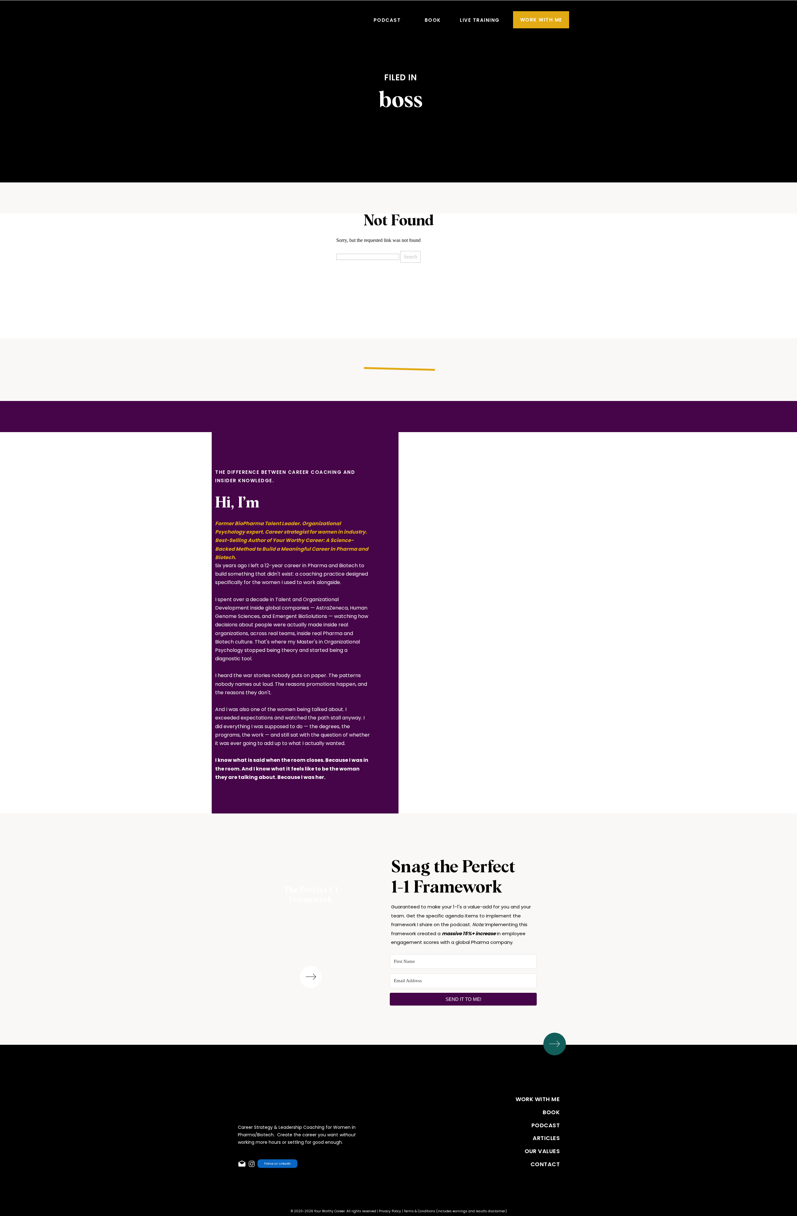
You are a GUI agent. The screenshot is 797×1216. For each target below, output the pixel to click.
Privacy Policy (390, 1211)
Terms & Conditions (419, 1211)
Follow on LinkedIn (277, 1164)
